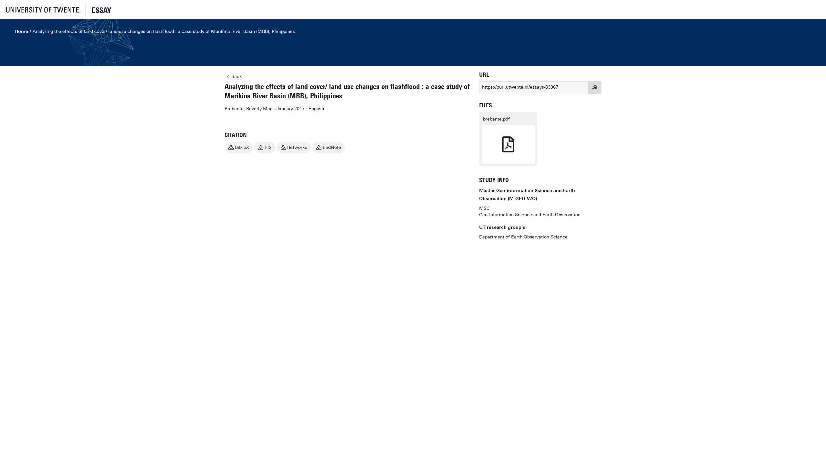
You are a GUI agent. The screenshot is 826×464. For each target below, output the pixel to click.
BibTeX (242, 147)
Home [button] (21, 31)
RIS (268, 147)
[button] (42, 9)
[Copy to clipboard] (594, 87)
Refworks (297, 147)
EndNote (332, 147)
